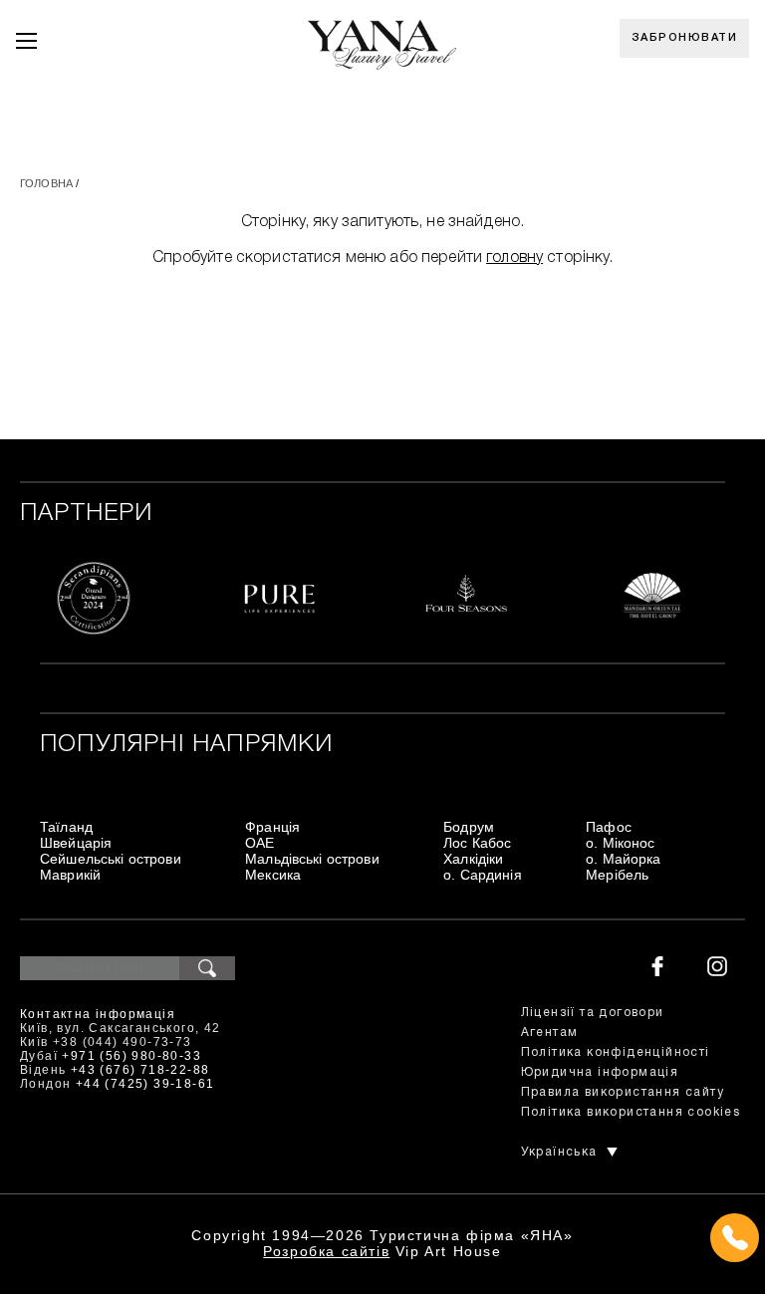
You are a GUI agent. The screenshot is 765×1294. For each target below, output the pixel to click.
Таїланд (66, 827)
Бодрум (468, 827)
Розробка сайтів (326, 1251)
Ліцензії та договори (592, 1012)
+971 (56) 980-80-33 (131, 1056)
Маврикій (70, 875)
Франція (272, 827)
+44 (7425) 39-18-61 (145, 1084)
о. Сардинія (482, 875)
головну (514, 258)
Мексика (273, 875)
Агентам (550, 1032)
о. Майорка (623, 859)
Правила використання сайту (622, 1092)
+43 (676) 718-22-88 (140, 1070)
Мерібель (617, 875)
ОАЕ (259, 843)
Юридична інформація (600, 1072)
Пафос (609, 827)
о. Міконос (620, 843)
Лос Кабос (477, 843)
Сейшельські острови (110, 859)
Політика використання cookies (631, 1112)
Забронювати (685, 38)
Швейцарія (76, 843)
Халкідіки (473, 859)
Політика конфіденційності (615, 1052)
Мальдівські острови (312, 859)
